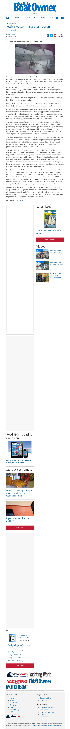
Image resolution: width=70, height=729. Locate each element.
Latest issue (43, 206)
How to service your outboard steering (57, 251)
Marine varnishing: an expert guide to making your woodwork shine (19, 493)
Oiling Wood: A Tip (14, 655)
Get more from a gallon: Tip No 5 (25, 636)
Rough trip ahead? (14, 658)
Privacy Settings (57, 725)
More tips (20, 665)
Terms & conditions (37, 725)
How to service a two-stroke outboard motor (55, 275)
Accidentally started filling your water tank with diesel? (19, 646)
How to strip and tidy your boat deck (56, 263)
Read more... (20, 528)
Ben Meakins (10, 35)
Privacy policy (48, 725)
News (14, 23)
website (22, 200)
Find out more (50, 240)
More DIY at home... (19, 469)
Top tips (11, 631)
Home (9, 23)
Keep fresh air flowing (15, 661)
